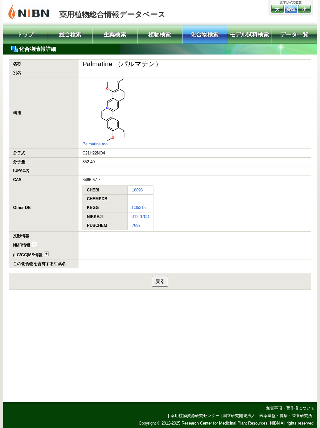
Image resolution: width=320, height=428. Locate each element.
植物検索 (159, 34)
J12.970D (140, 216)
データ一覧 (294, 34)
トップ (25, 34)
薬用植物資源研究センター (195, 415)
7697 (136, 225)
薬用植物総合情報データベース (112, 14)
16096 (137, 190)
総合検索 (70, 34)
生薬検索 (115, 34)
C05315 (139, 207)
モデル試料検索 (249, 34)
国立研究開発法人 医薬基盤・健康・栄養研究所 (267, 415)
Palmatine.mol (95, 144)
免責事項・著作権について (290, 408)
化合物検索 (205, 34)
